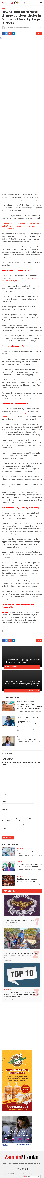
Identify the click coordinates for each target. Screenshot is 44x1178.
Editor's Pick (8, 989)
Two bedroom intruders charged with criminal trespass (19, 922)
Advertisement (34, 1163)
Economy (4, 8)
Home (5, 1163)
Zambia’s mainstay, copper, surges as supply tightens (27, 880)
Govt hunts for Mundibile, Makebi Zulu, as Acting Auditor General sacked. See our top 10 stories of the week (21, 994)
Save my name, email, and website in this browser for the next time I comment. (21, 820)
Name (4, 794)
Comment (5, 768)
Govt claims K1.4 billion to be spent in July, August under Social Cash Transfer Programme (20, 955)
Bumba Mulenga (24, 711)
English (29, 1176)
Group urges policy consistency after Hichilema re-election (29, 865)
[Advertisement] (22, 1024)
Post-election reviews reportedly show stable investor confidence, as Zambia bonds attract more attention (29, 705)
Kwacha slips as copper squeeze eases (29, 852)
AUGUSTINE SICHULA (25, 729)
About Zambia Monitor (18, 1163)
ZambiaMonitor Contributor (18, 27)
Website (5, 809)
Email (4, 802)
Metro (6, 918)
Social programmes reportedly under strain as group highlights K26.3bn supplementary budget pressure (29, 721)
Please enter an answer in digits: (14, 825)
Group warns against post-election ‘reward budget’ (27, 738)
